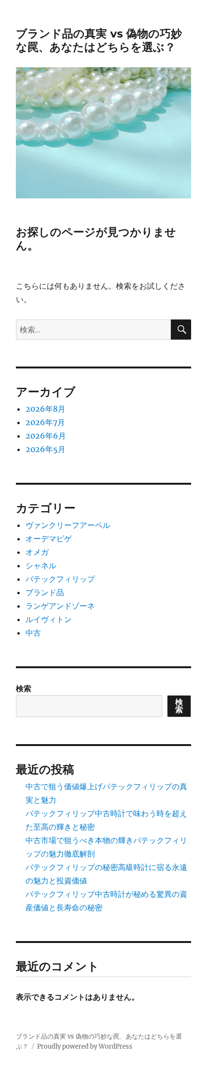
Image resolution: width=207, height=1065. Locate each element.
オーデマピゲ (49, 538)
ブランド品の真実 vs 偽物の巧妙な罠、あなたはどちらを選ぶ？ (99, 40)
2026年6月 (46, 436)
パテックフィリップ (60, 579)
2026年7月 (45, 422)
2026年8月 (45, 409)
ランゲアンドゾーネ (60, 606)
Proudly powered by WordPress (84, 1046)
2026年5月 (45, 449)
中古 (33, 632)
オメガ (37, 552)
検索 (23, 688)
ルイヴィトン (49, 619)
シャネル (41, 565)
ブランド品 (45, 592)
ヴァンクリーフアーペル (68, 525)
